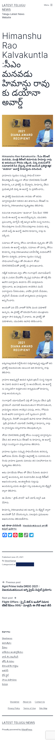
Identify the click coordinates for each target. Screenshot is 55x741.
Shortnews (7, 638)
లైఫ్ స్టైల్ (5, 675)
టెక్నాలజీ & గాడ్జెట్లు (10, 666)
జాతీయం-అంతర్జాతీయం (25, 564)
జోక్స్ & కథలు (8, 661)
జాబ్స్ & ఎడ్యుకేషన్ (10, 656)
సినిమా (5, 684)
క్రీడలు (4, 647)
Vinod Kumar (10, 561)
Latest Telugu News (13, 7)
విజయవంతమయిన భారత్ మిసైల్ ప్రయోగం (25, 527)
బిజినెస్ (5, 670)
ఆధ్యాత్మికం (6, 643)
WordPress (26, 729)
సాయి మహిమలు (9, 679)
